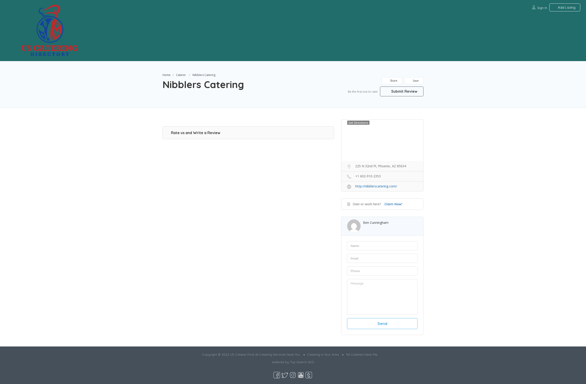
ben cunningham (375, 222)
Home (167, 75)
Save (415, 81)
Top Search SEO (302, 362)
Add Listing (566, 7)
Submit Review (403, 91)
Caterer (181, 75)
